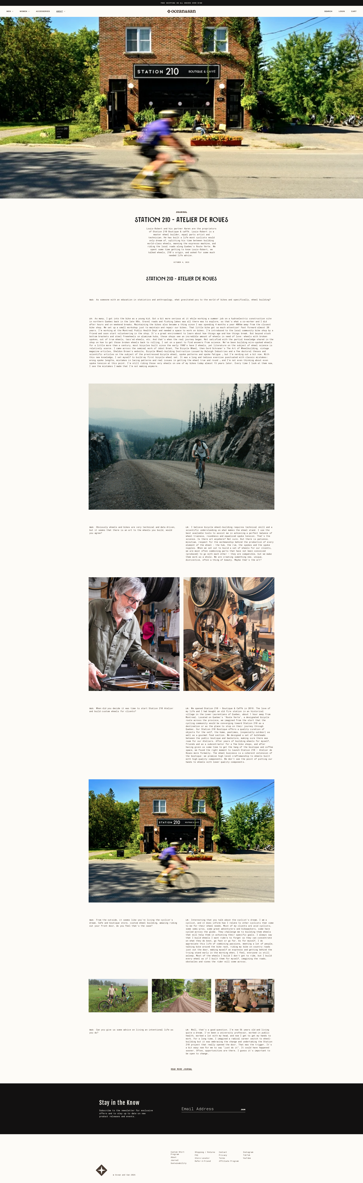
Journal (181, 212)
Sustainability (178, 1163)
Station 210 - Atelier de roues (181, 220)
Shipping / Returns (205, 1152)
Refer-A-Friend (203, 1161)
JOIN (243, 1109)
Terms (222, 1158)
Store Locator (202, 1158)
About (173, 1157)
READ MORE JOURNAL (181, 1069)
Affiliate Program (229, 1161)
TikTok (246, 1155)
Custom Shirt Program (177, 1153)
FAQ (196, 1155)
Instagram (248, 1152)
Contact (223, 1152)
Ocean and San (122, 1174)
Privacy (223, 1155)
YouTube (247, 1158)
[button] (11, 11)
